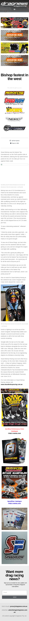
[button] (14, 9)
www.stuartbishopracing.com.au (11, 384)
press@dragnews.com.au (18, 606)
